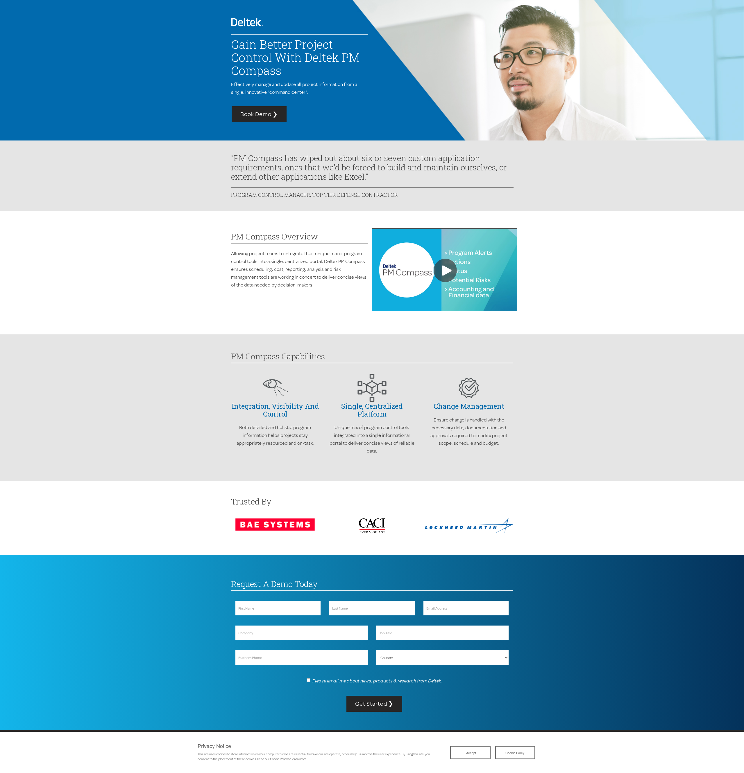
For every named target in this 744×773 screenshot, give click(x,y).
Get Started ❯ (374, 703)
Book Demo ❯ (259, 114)
